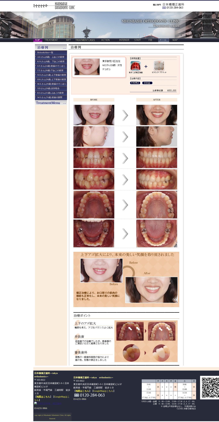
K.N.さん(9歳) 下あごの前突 (50, 61)
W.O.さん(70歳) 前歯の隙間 (49, 97)
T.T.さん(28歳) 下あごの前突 (50, 70)
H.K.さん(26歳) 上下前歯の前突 (51, 79)
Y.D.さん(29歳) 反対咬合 (48, 88)
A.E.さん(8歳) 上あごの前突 (50, 57)
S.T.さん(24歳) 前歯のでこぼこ (51, 66)
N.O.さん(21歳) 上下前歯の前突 (51, 75)
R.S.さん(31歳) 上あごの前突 (50, 93)
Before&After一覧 (45, 52)
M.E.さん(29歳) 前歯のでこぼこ (51, 84)
